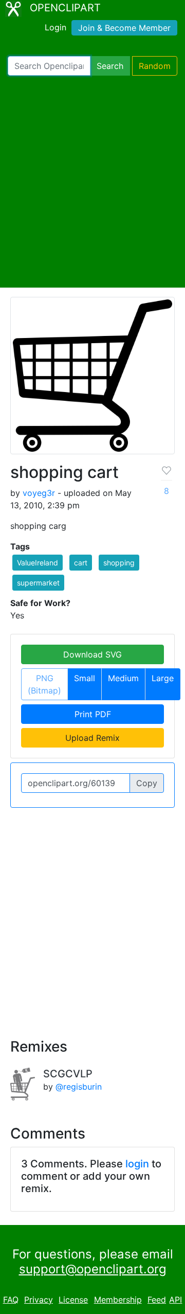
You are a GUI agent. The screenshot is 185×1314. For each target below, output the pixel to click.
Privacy (38, 1299)
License (73, 1299)
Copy (146, 783)
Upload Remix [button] (92, 738)
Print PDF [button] (93, 714)
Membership (118, 1299)
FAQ (10, 1299)
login (137, 1164)
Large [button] (163, 678)
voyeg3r (39, 493)
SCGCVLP (67, 1074)
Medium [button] (123, 678)
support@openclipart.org (92, 1269)
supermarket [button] (38, 582)
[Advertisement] (92, 181)
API (175, 1299)
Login (55, 27)
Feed (156, 1299)
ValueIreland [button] (37, 562)
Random (155, 66)
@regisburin (78, 1086)
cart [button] (80, 562)
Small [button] (84, 678)
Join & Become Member (124, 28)
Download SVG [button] (92, 654)
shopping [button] (119, 562)
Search (110, 66)
